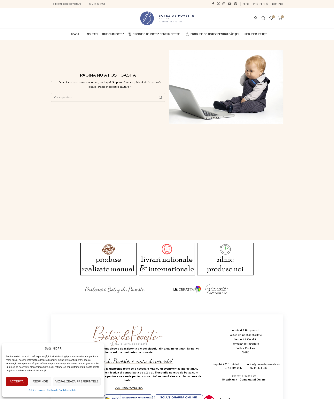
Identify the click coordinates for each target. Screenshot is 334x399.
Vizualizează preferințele (76, 381)
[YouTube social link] (230, 4)
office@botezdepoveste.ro (67, 4)
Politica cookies (36, 390)
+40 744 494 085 (96, 4)
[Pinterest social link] (235, 4)
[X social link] (218, 4)
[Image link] (187, 288)
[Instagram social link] (224, 4)
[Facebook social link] (213, 4)
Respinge (40, 381)
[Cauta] (263, 18)
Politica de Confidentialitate (61, 390)
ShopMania (229, 379)
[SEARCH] (160, 97)
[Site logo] (167, 17)
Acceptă (17, 381)
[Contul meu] (256, 18)
